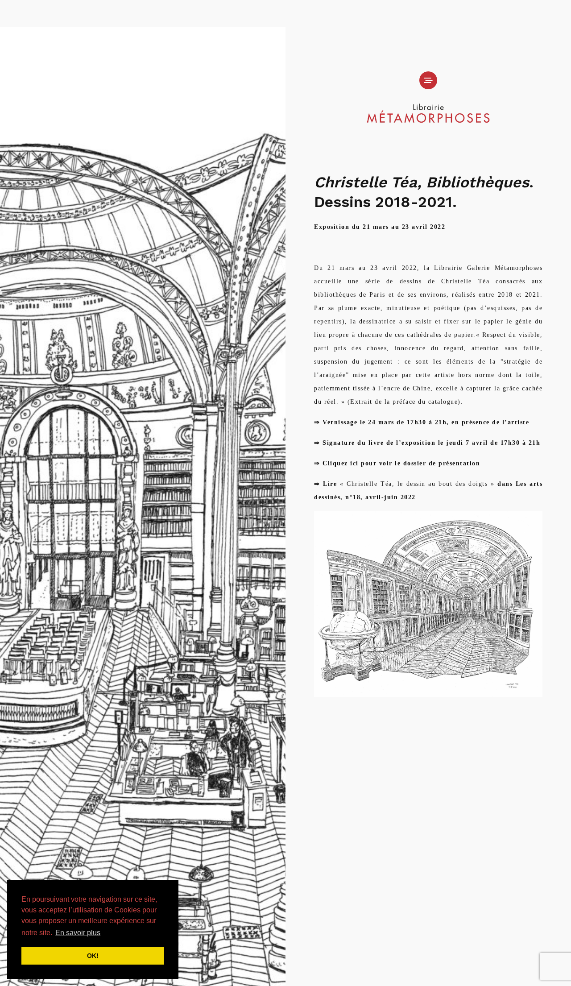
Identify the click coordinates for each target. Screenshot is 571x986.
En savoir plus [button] (77, 932)
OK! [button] (93, 955)
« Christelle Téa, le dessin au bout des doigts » (415, 484)
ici (354, 463)
